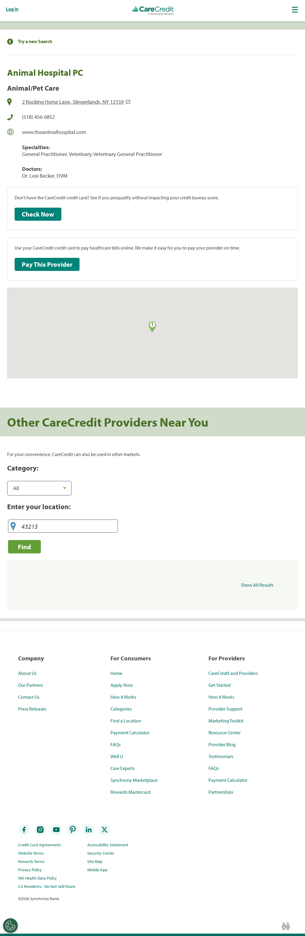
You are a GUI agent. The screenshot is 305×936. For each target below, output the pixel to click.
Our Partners (30, 685)
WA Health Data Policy (37, 878)
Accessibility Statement (107, 844)
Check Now (38, 214)
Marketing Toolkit (225, 721)
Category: (22, 467)
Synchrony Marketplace (134, 780)
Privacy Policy (30, 869)
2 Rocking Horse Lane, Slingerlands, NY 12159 (73, 101)
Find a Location (126, 721)
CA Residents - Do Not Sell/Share (46, 886)
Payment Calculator (130, 732)
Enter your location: (39, 506)
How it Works (123, 697)
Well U (117, 756)
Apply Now (122, 685)
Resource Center (224, 732)
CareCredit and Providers (233, 673)
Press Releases (32, 709)
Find (24, 546)
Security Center (100, 853)
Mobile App (97, 869)
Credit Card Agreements (39, 844)
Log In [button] (12, 9)
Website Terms (31, 853)
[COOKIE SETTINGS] (10, 925)
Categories (121, 709)
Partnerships (220, 792)
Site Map (94, 861)
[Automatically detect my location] (13, 526)
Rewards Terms (31, 861)
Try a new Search (35, 41)
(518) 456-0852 (38, 116)
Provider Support (225, 709)
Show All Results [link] (257, 585)
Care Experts (123, 768)
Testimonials (220, 756)
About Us (27, 673)
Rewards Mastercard (130, 792)
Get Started (219, 685)
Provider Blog (222, 744)
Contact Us (28, 697)
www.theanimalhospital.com (54, 132)
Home (116, 673)
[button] (295, 9)
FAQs (116, 744)
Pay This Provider (47, 264)
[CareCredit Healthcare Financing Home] (152, 10)
